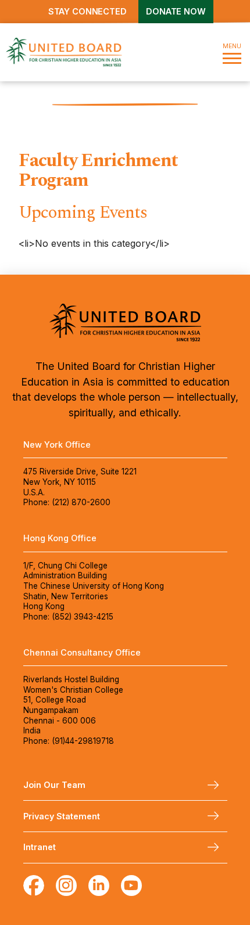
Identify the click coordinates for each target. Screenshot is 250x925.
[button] (232, 52)
